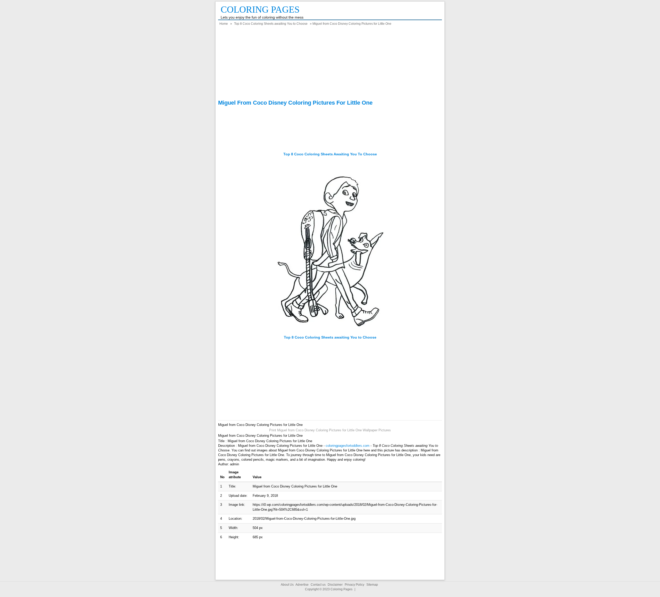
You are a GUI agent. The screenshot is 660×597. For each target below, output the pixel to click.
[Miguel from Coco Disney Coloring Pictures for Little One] (330, 332)
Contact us (318, 584)
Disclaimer (335, 584)
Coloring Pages (260, 9)
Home (223, 24)
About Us (287, 584)
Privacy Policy (354, 584)
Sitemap (372, 584)
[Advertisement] (330, 63)
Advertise (302, 584)
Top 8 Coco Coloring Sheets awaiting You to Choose (271, 24)
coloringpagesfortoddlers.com (347, 446)
